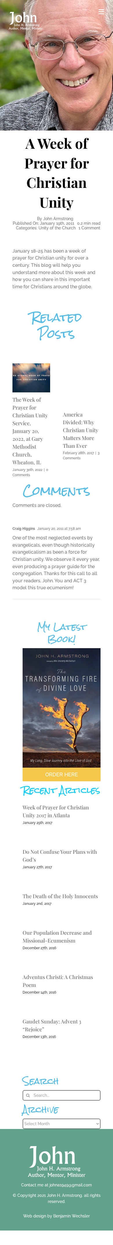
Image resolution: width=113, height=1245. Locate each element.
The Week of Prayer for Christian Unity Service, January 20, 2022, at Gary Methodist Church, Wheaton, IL (30, 431)
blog (46, 265)
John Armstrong (58, 218)
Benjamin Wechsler (71, 1216)
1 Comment (89, 228)
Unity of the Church (57, 228)
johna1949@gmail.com (71, 1185)
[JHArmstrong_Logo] (56, 1143)
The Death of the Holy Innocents (60, 896)
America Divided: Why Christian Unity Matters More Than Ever (80, 430)
